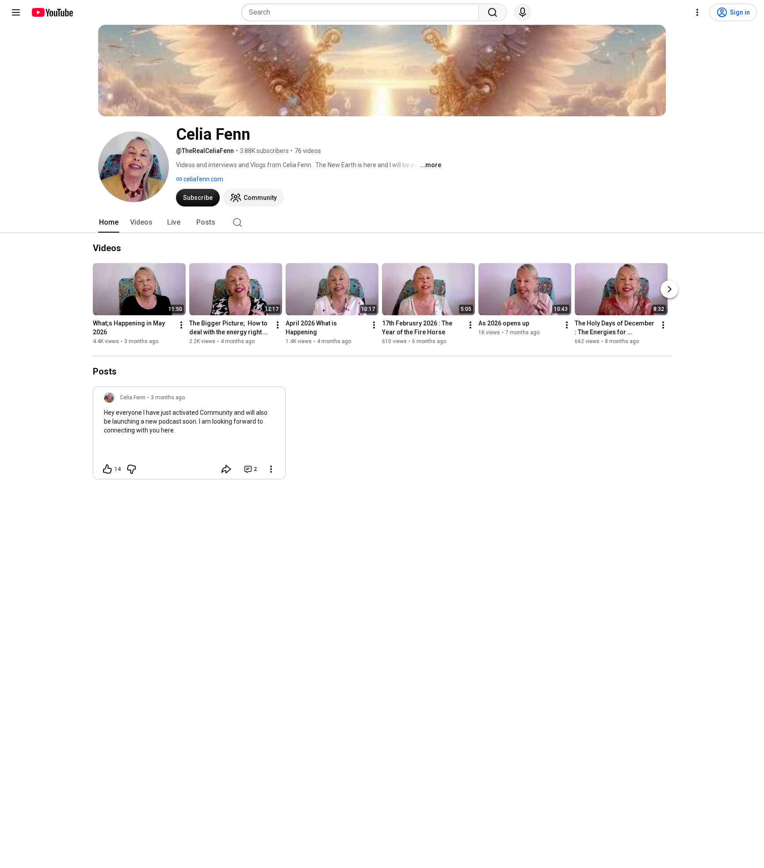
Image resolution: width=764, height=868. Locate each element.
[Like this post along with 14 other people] (107, 469)
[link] (189, 435)
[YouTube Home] (52, 12)
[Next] (669, 289)
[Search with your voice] (522, 12)
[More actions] (181, 325)
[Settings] (697, 12)
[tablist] (382, 222)
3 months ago (168, 397)
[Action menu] (271, 469)
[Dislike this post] (131, 469)
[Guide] (16, 12)
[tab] (108, 222)
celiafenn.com (202, 179)
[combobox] (363, 12)
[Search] (492, 12)
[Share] (226, 469)
